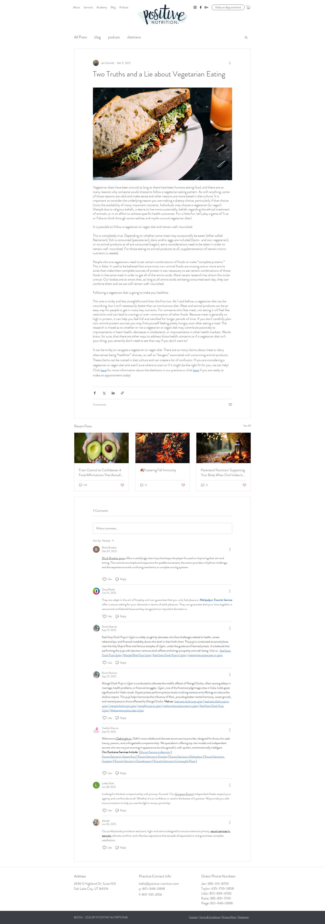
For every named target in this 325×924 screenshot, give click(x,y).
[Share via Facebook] (94, 393)
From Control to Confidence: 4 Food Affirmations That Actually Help (100, 472)
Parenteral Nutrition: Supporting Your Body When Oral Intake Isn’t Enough (223, 472)
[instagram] (195, 7)
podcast (114, 37)
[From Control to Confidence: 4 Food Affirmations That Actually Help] (101, 448)
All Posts (80, 37)
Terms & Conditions (209, 917)
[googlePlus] (206, 7)
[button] (248, 7)
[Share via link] (122, 393)
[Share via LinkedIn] (113, 393)
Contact (193, 917)
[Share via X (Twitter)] (104, 393)
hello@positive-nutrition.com (159, 883)
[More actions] (230, 63)
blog (97, 37)
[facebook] (201, 7)
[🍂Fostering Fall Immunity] (162, 448)
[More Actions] (230, 549)
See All (247, 425)
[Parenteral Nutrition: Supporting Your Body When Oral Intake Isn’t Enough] (223, 448)
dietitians (134, 37)
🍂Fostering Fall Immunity (158, 470)
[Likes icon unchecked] (104, 579)
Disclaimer (243, 917)
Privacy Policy (229, 917)
